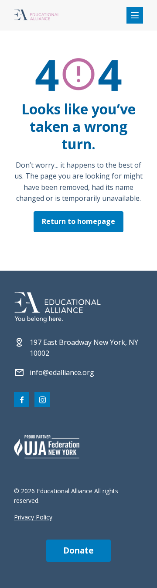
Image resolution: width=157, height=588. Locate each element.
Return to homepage (78, 221)
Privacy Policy (33, 517)
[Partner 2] (46, 446)
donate (78, 550)
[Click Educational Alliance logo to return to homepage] (37, 15)
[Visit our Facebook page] (21, 399)
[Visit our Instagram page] (42, 399)
